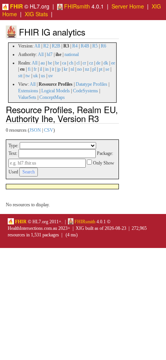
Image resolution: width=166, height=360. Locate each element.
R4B (85, 46)
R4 (75, 46)
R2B (56, 46)
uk (35, 75)
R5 (95, 46)
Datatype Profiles (91, 84)
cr (84, 63)
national (71, 54)
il (41, 69)
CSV (48, 130)
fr (35, 69)
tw (27, 75)
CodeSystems (85, 90)
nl (72, 69)
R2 (46, 46)
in (47, 69)
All (37, 46)
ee (113, 63)
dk (105, 63)
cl (78, 63)
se (107, 69)
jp (59, 69)
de (98, 63)
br (57, 63)
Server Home (128, 6)
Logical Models (55, 90)
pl (94, 69)
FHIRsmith (76, 6)
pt (100, 69)
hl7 (50, 54)
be (50, 63)
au (43, 63)
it (53, 69)
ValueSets (27, 97)
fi (29, 69)
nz (87, 69)
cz (91, 63)
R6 (103, 46)
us (43, 75)
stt (20, 75)
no (79, 69)
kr (66, 69)
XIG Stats (36, 14)
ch (71, 63)
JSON (35, 130)
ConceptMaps (52, 97)
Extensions (28, 90)
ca (64, 63)
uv (50, 75)
